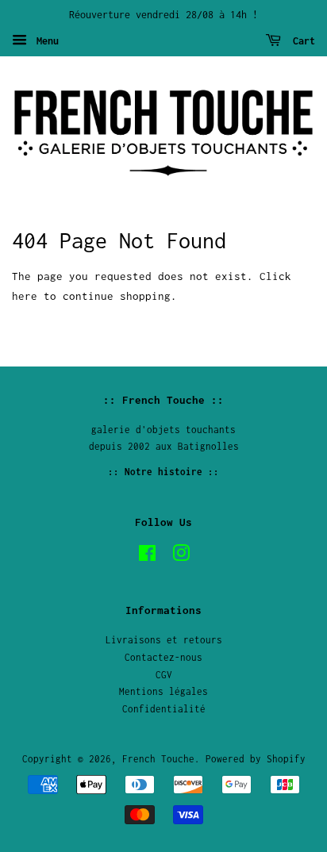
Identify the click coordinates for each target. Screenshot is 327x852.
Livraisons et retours (164, 640)
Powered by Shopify (256, 759)
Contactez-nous (163, 657)
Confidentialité (164, 709)
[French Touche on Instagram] (181, 556)
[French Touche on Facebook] (147, 556)
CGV (164, 675)
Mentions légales (163, 691)
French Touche (158, 759)
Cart (301, 41)
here (24, 296)
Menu (45, 41)
